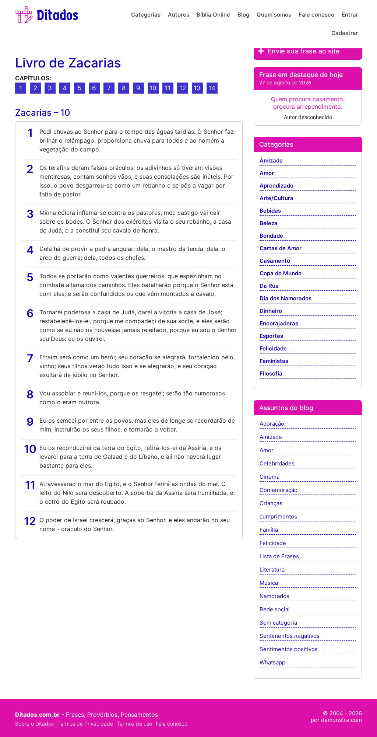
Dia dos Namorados (285, 299)
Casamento (275, 261)
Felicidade (273, 349)
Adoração (272, 424)
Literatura (272, 570)
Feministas (274, 361)
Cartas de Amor (281, 248)
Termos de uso (134, 723)
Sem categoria (278, 623)
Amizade (271, 161)
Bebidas (270, 211)
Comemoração (278, 490)
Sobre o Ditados (34, 723)
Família (269, 530)
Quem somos (274, 14)
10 (152, 88)
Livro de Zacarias (68, 63)
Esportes (271, 336)
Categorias (146, 14)
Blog (243, 14)
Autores (178, 14)
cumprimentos (278, 517)
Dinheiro (271, 311)
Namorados (274, 596)
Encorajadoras (279, 324)
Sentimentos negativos (290, 636)
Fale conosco (316, 14)
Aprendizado (276, 186)
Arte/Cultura (276, 198)
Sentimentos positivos (289, 649)
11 (168, 88)
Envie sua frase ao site (303, 51)
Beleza (269, 223)
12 (182, 88)
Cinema (269, 477)
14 (211, 88)
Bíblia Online (213, 14)
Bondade (271, 236)
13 (197, 88)
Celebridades (277, 464)
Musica (269, 583)
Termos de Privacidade (85, 723)
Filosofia (271, 374)
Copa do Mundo (281, 273)
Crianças (271, 503)
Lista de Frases (279, 556)
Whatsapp (272, 663)
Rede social (275, 610)
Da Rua (269, 286)
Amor (267, 173)
